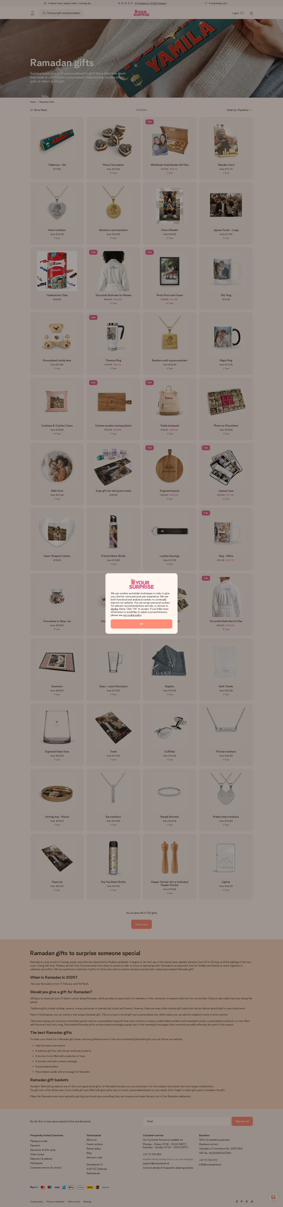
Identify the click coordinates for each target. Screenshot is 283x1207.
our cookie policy (132, 615)
